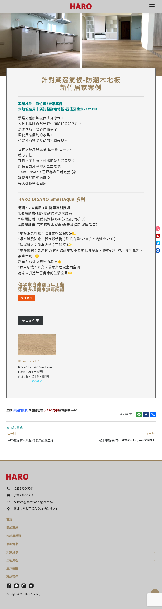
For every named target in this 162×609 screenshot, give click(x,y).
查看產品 (37, 381)
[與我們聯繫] (20, 410)
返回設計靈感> (15, 427)
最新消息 (12, 544)
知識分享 (12, 552)
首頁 (9, 519)
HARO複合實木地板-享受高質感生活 (30, 437)
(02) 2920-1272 (23, 495)
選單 (152, 6)
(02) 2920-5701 (24, 488)
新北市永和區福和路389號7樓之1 (35, 509)
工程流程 (12, 560)
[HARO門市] (51, 410)
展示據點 (12, 568)
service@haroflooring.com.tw (33, 502)
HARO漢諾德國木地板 (81, 6)
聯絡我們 (12, 576)
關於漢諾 (12, 527)
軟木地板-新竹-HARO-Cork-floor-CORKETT (127, 437)
